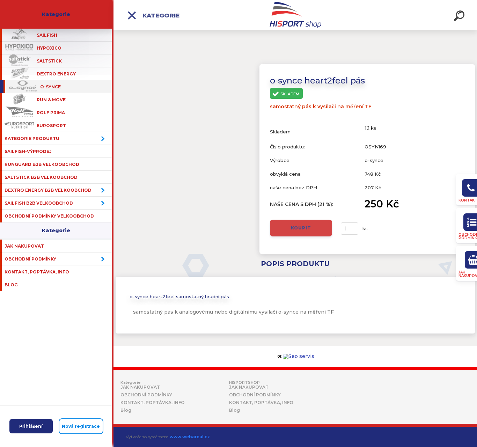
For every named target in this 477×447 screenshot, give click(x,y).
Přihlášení (31, 426)
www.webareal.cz (190, 436)
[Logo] (295, 14)
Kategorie (160, 15)
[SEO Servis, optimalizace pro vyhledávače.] (298, 356)
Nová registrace (81, 426)
